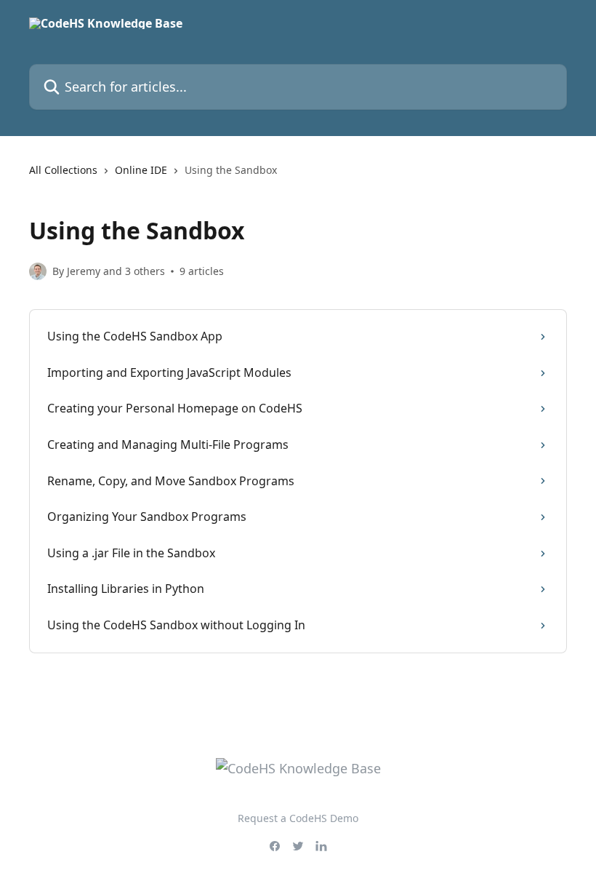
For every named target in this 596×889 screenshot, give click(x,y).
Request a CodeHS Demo (298, 818)
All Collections (63, 170)
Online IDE (141, 170)
